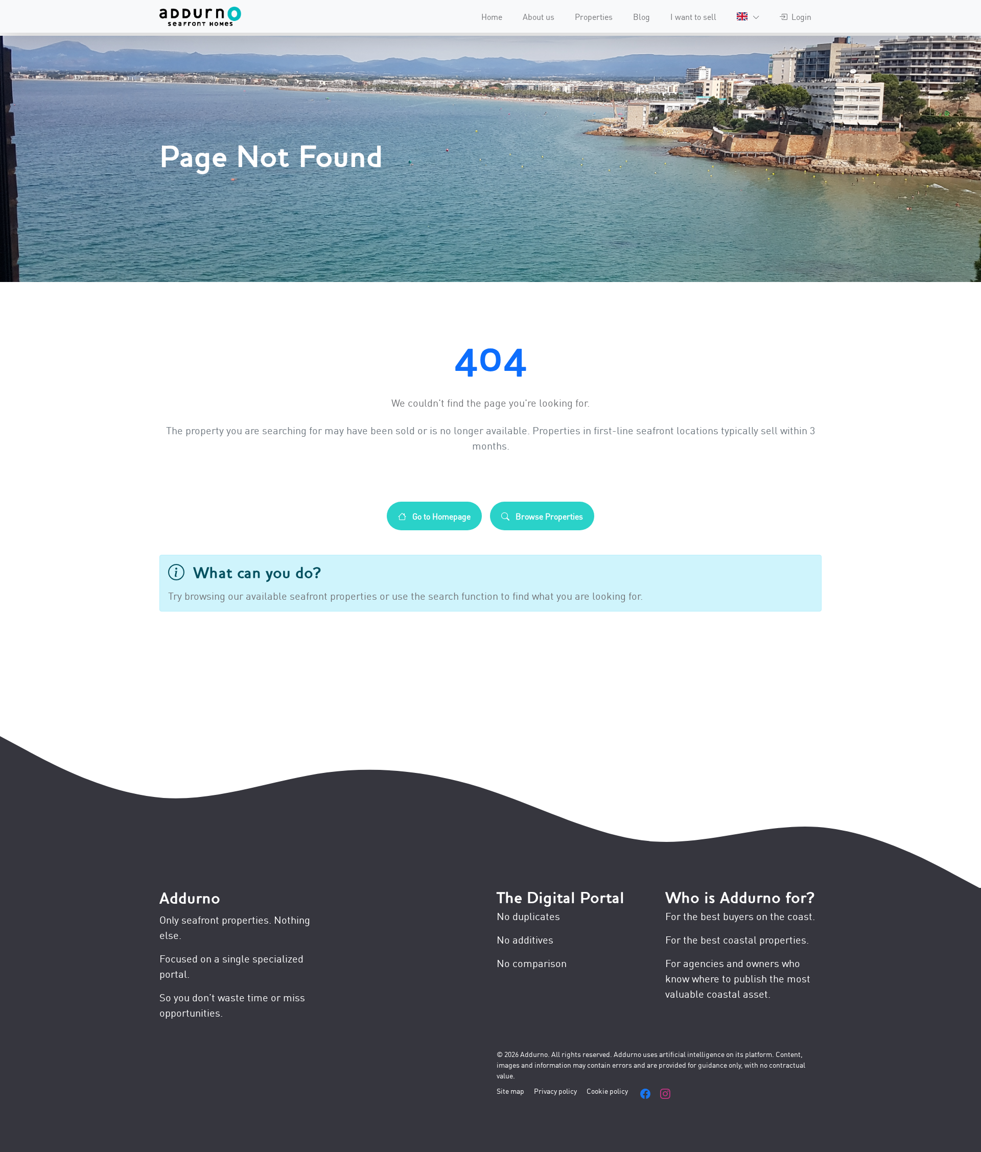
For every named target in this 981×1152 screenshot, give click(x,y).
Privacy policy (555, 1090)
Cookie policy (607, 1090)
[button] (748, 16)
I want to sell (693, 16)
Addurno (189, 898)
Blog (641, 16)
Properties (594, 16)
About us (538, 16)
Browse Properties (548, 516)
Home (491, 16)
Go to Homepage (440, 516)
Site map (510, 1090)
